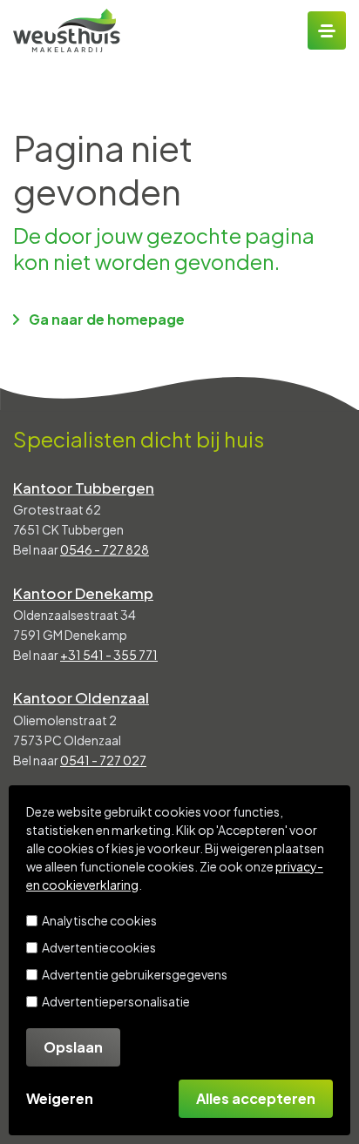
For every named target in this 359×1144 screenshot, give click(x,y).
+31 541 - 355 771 (109, 655)
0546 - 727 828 (104, 549)
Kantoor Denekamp (83, 592)
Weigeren (59, 1098)
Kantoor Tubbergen (83, 487)
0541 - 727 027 (103, 760)
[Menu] (327, 30)
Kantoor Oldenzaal (81, 697)
